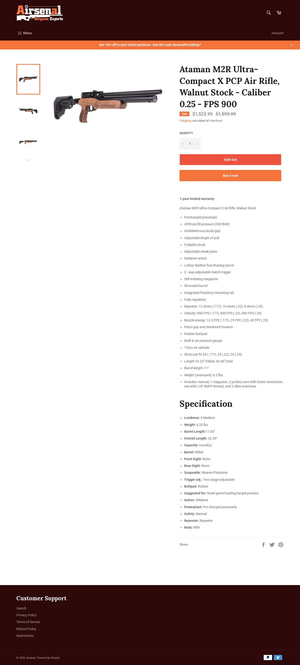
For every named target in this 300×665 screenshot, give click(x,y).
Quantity (186, 133)
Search (21, 608)
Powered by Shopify (48, 657)
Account (277, 33)
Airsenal (31, 657)
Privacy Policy (26, 615)
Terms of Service (28, 622)
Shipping (185, 120)
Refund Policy (26, 629)
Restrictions (25, 636)
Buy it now (230, 175)
